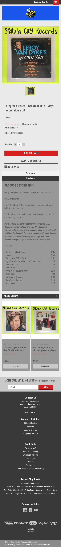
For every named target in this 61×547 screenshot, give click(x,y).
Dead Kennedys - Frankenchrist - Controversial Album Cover (30, 494)
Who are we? (30, 448)
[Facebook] (5, 166)
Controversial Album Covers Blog (30, 469)
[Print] (12, 166)
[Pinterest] (18, 166)
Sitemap (32, 542)
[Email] (9, 166)
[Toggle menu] (4, 4)
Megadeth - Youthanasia (31, 483)
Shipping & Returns (30, 433)
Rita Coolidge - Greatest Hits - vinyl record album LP (44, 350)
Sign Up (45, 2)
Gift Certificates (30, 423)
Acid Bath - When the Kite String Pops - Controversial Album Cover (30, 490)
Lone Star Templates (41, 545)
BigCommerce (18, 545)
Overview (30, 173)
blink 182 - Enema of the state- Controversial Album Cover (30, 487)
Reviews (30, 178)
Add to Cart (16, 366)
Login (36, 2)
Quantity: (8, 144)
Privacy (30, 462)
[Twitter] (15, 166)
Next (57, 296)
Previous (53, 296)
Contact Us (30, 465)
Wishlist (30, 427)
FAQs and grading (30, 451)
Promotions (30, 458)
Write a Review (11, 128)
